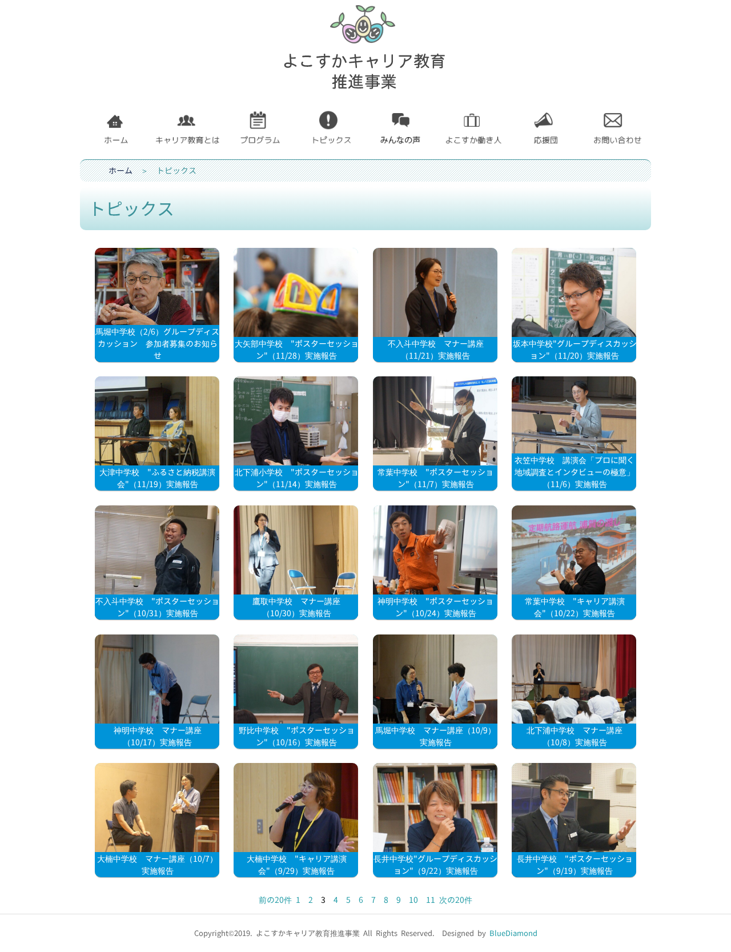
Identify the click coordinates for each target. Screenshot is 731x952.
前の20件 (275, 899)
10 (413, 899)
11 (430, 899)
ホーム (120, 170)
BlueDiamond (513, 933)
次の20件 (455, 899)
